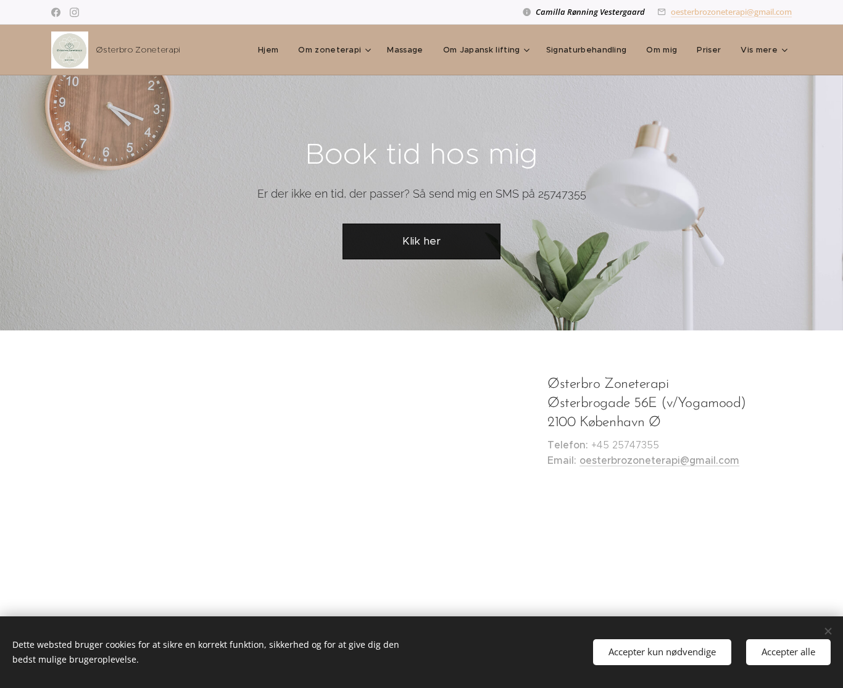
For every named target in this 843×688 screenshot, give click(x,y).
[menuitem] (271, 50)
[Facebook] (56, 12)
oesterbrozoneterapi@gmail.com (731, 11)
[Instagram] (74, 12)
